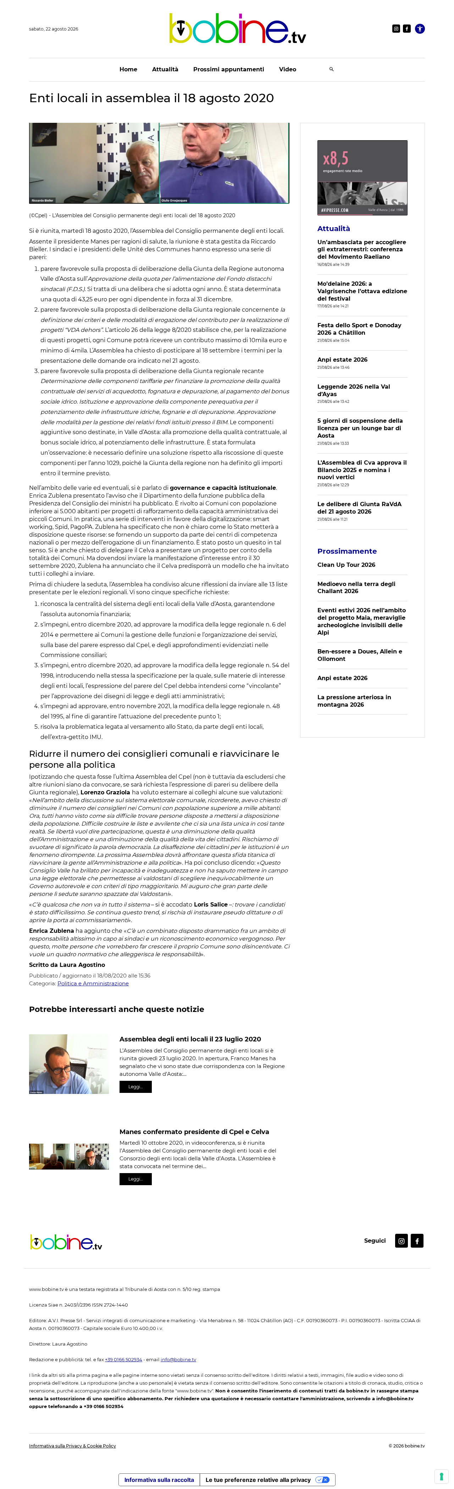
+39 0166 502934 (123, 1359)
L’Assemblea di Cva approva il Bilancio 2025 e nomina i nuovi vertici (362, 470)
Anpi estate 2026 (342, 359)
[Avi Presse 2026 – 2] (362, 177)
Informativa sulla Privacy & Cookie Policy (72, 1446)
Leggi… (135, 1086)
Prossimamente (347, 551)
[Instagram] (396, 28)
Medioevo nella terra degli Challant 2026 (356, 588)
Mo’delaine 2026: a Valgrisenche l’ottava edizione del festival (362, 291)
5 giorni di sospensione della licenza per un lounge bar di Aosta (360, 428)
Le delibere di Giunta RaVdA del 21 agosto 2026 (359, 508)
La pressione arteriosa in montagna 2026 (354, 701)
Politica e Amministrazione (93, 983)
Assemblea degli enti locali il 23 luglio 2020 (190, 1039)
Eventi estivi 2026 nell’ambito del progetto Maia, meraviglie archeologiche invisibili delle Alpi (361, 621)
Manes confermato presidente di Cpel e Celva (194, 1132)
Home (128, 69)
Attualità (165, 69)
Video (287, 69)
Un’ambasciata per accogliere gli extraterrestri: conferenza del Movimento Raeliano (361, 250)
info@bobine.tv (178, 1359)
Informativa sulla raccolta (159, 1479)
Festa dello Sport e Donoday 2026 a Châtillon (359, 329)
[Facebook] (407, 28)
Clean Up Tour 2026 (346, 565)
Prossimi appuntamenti (228, 69)
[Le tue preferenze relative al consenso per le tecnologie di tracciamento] (441, 1476)
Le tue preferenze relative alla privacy (258, 1479)
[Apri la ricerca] (331, 69)
